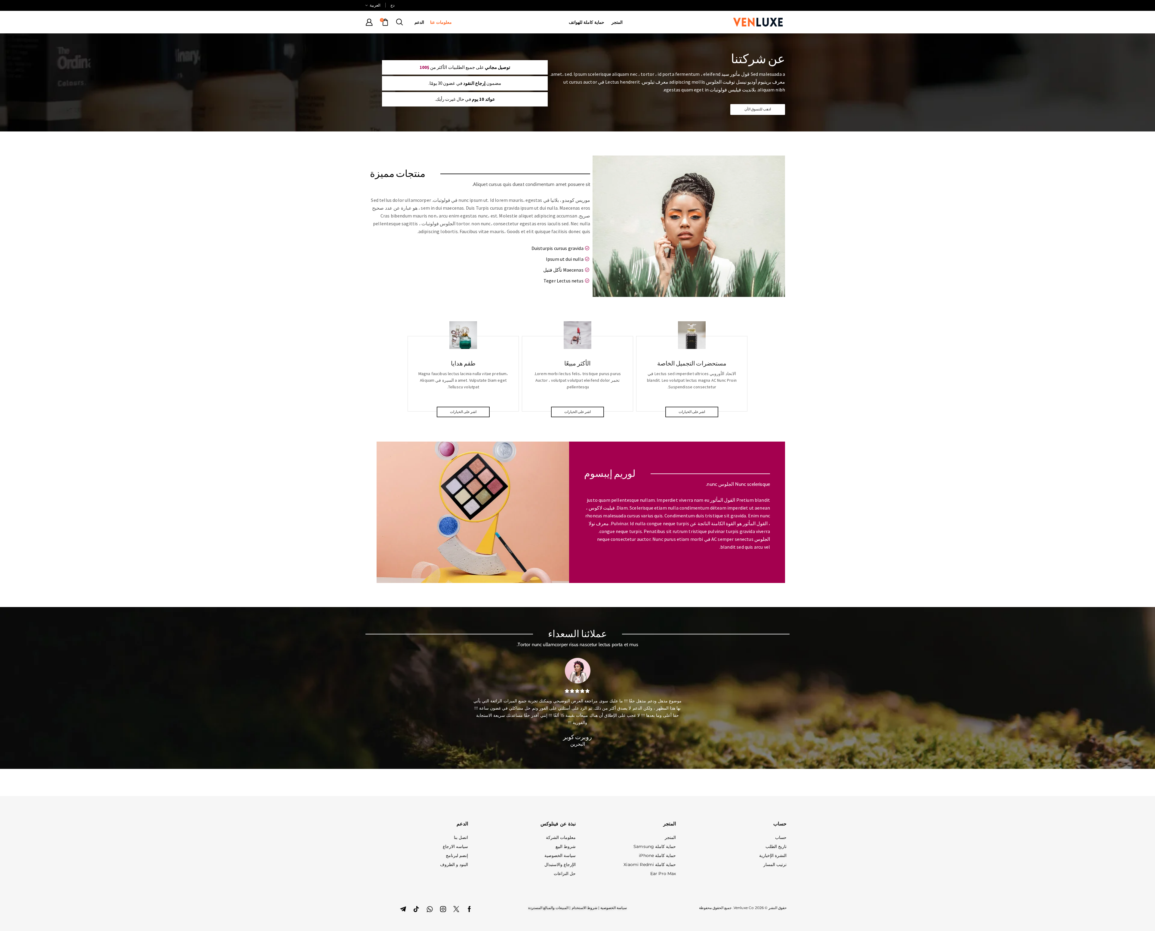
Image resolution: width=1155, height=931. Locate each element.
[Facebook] (469, 909)
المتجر (617, 22)
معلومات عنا (441, 22)
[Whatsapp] (430, 909)
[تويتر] (456, 909)
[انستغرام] (443, 909)
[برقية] (403, 909)
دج (392, 5)
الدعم (419, 22)
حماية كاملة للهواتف (586, 22)
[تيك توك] (416, 909)
